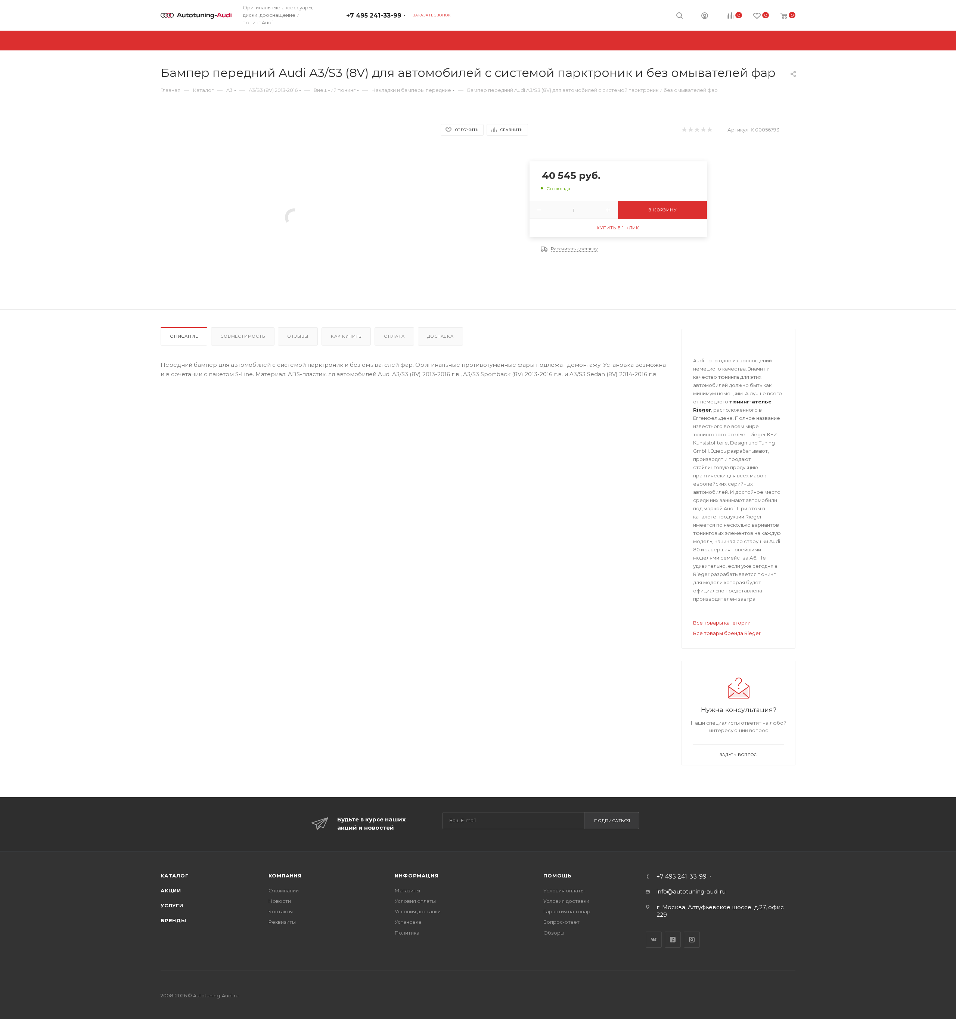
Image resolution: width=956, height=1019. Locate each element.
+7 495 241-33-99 (373, 15)
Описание (184, 336)
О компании (284, 890)
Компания (285, 876)
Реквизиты (282, 922)
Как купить (346, 336)
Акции (171, 890)
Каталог (175, 876)
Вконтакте (654, 940)
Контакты (281, 911)
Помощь (557, 876)
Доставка (440, 336)
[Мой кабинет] (704, 16)
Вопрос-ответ (561, 922)
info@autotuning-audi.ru (691, 891)
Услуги (172, 905)
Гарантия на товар (566, 911)
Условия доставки (418, 911)
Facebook (673, 940)
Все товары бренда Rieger (727, 633)
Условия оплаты (415, 901)
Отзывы (297, 336)
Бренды (173, 920)
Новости (280, 901)
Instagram (692, 940)
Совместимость (242, 336)
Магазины (407, 890)
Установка (408, 922)
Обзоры (553, 933)
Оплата (394, 336)
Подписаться (612, 820)
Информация (416, 876)
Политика (407, 933)
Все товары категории (722, 623)
